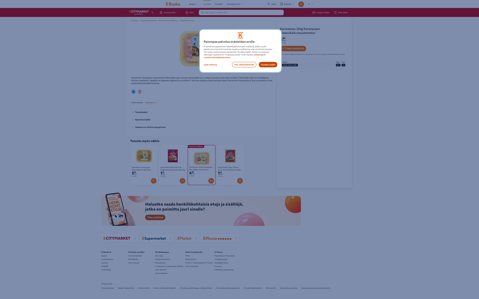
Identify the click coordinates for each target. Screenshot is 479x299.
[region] (240, 51)
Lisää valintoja (210, 65)
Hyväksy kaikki (268, 65)
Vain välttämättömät (244, 65)
